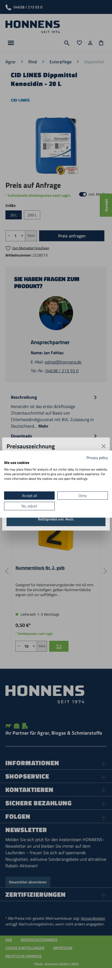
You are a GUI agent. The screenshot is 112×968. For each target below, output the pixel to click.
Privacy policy (97, 457)
